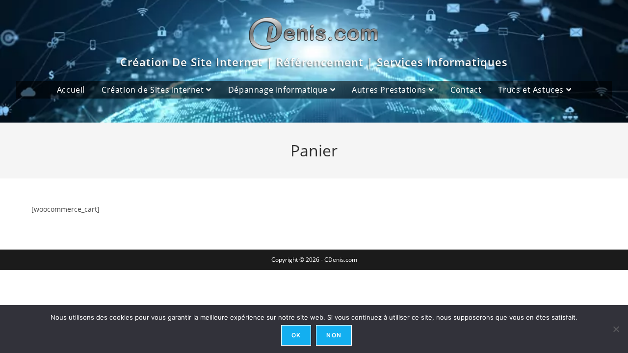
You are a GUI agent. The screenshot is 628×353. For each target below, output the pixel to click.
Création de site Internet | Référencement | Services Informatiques (314, 61)
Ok (296, 335)
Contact (465, 89)
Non (333, 335)
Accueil (71, 89)
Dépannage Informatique (279, 89)
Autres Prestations (390, 89)
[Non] (616, 329)
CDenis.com (340, 259)
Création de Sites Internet (154, 89)
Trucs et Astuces (532, 89)
